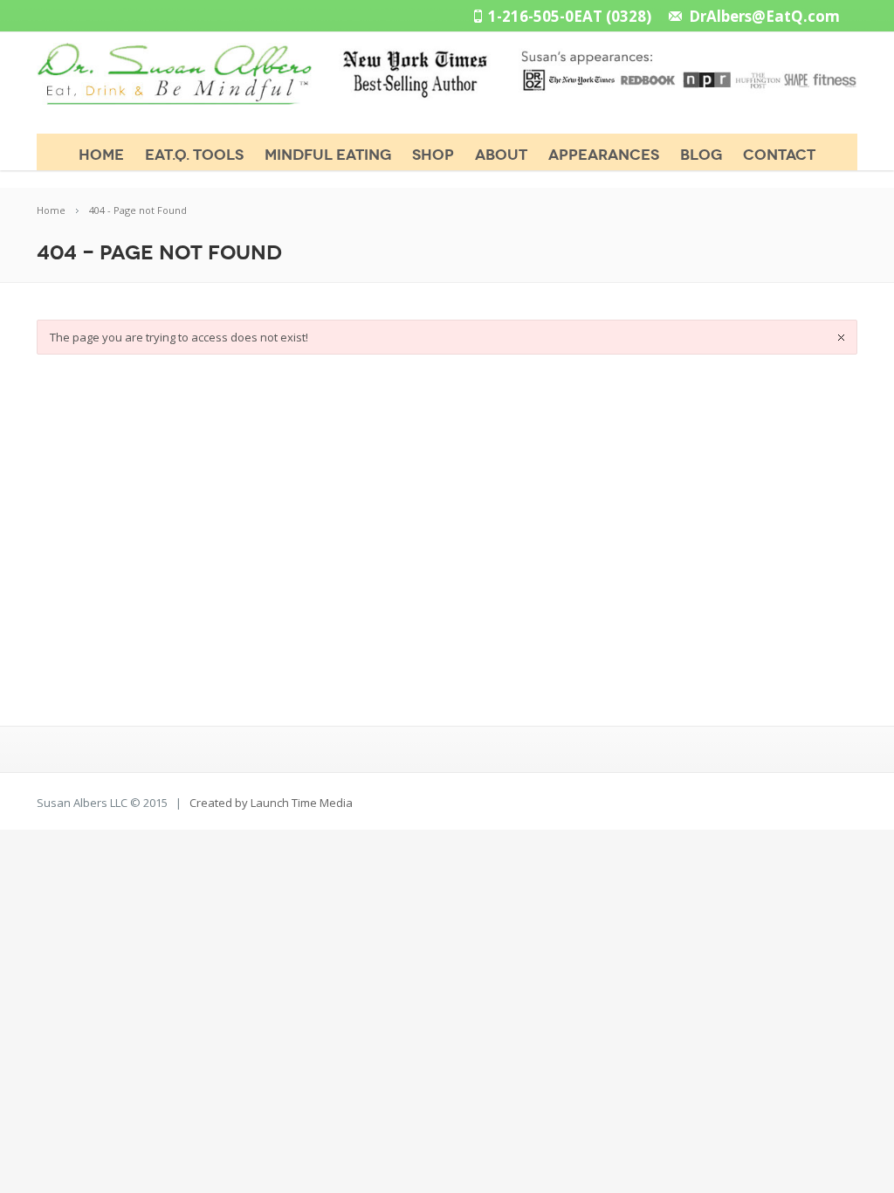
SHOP (433, 155)
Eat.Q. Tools (194, 155)
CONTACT (779, 155)
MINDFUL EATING (328, 155)
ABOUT (501, 155)
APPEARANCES (603, 155)
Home (101, 155)
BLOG (701, 155)
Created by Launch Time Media (271, 802)
